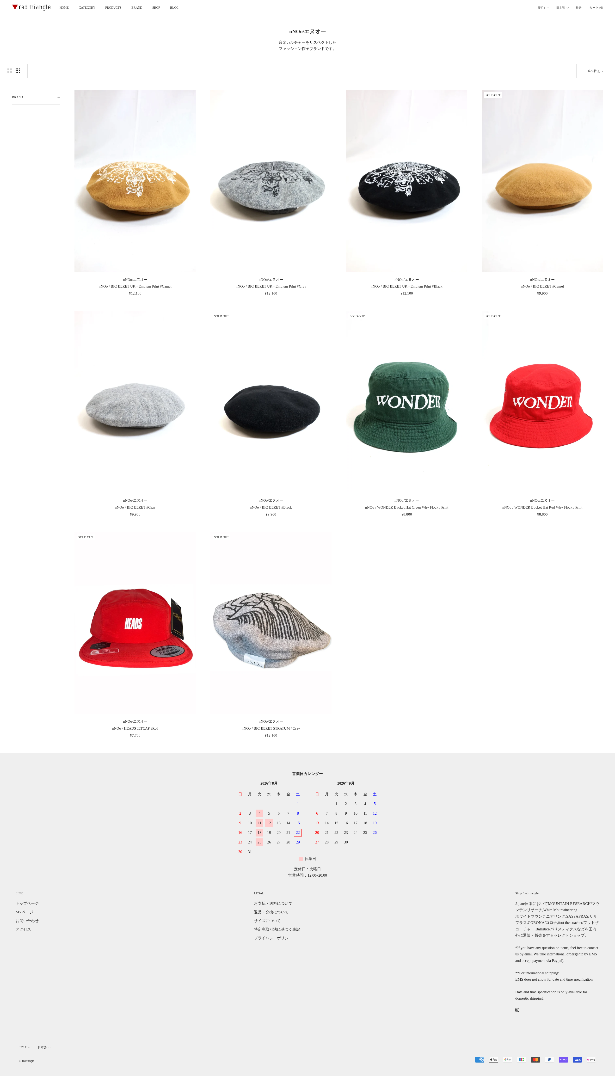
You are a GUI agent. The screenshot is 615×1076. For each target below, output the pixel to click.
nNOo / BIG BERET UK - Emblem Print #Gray (271, 286)
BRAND (136, 7)
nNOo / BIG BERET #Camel (542, 286)
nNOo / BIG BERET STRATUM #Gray (271, 728)
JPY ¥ (541, 7)
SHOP (156, 7)
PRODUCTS (113, 7)
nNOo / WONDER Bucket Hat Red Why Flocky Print (542, 507)
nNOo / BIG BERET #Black (271, 507)
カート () (596, 7)
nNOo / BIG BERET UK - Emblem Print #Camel (135, 286)
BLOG (174, 7)
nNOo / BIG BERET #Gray (135, 507)
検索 (579, 7)
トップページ (27, 903)
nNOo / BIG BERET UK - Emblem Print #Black (407, 286)
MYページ (24, 912)
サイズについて (267, 921)
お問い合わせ (27, 921)
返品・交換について (271, 912)
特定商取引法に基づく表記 (277, 929)
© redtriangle (26, 1061)
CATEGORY (87, 7)
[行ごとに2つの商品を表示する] (9, 70)
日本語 (560, 7)
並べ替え (594, 71)
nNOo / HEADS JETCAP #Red (135, 728)
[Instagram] (517, 1010)
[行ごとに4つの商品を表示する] (18, 70)
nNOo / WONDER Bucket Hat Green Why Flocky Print (406, 507)
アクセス (23, 929)
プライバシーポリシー (273, 938)
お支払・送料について (273, 903)
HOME (64, 7)
